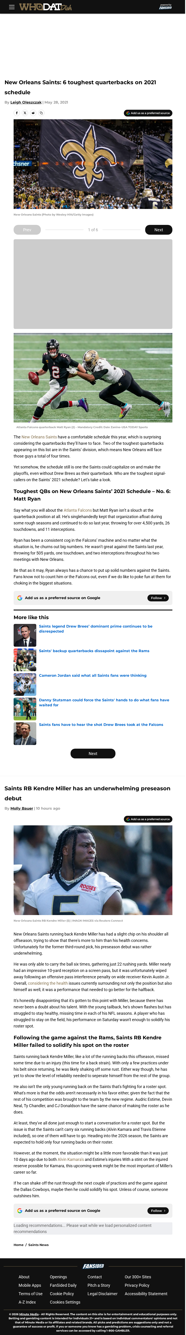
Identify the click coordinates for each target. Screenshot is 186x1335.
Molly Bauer (21, 808)
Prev (27, 229)
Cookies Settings (65, 1302)
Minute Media (29, 1314)
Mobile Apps (30, 1285)
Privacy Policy (137, 1285)
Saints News (38, 1245)
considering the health (48, 983)
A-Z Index (27, 1302)
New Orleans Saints (39, 437)
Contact (95, 1276)
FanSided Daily (63, 1285)
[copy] (41, 113)
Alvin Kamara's (71, 1159)
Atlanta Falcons (78, 510)
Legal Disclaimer (102, 1293)
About (24, 1276)
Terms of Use (31, 1293)
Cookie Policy (62, 1293)
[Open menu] (12, 7)
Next (158, 229)
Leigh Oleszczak (26, 102)
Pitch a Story (99, 1285)
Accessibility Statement (146, 1293)
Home (19, 1245)
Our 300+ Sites (138, 1276)
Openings (58, 1276)
